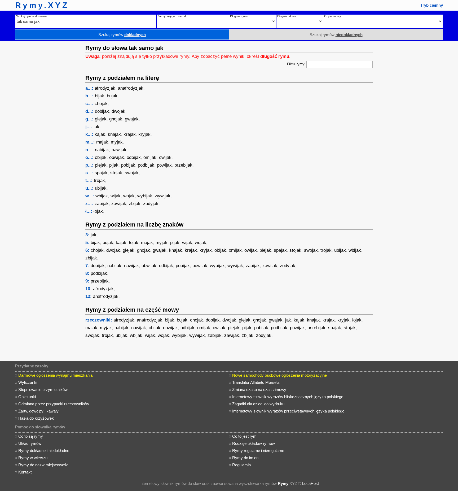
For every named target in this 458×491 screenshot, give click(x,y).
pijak (113, 165)
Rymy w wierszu (32, 457)
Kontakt (25, 472)
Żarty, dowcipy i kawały (38, 411)
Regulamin (241, 465)
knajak (114, 134)
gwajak (132, 118)
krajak (130, 134)
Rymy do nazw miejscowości (43, 465)
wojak (129, 195)
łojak (98, 211)
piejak (101, 165)
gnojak (115, 118)
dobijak (102, 111)
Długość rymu (239, 16)
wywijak (162, 195)
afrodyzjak (105, 88)
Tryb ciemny (431, 5)
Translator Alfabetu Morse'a (255, 382)
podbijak (146, 165)
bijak (99, 95)
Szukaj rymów (122, 34)
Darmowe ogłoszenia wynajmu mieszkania (55, 375)
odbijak (134, 157)
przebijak (183, 165)
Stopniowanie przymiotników (43, 389)
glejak (101, 118)
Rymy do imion (245, 457)
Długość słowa (286, 16)
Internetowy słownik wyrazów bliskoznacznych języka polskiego (287, 396)
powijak (164, 165)
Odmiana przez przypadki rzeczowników (53, 404)
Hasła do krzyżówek (36, 418)
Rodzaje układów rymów (253, 443)
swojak (132, 172)
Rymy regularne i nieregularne (258, 450)
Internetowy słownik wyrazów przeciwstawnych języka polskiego (288, 411)
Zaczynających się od (171, 16)
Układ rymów (29, 443)
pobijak (128, 165)
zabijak (102, 203)
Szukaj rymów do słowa (31, 16)
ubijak (101, 188)
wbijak (101, 195)
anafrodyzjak (130, 88)
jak (96, 126)
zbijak (134, 203)
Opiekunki (27, 396)
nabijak (102, 149)
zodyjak (150, 203)
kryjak (144, 134)
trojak (99, 180)
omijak (149, 157)
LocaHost (310, 483)
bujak (112, 95)
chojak (101, 103)
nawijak (119, 149)
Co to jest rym (244, 436)
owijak (165, 157)
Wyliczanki (27, 382)
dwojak (118, 111)
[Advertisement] (41, 120)
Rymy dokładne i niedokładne (43, 450)
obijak (101, 157)
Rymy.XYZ (42, 5)
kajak (100, 134)
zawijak (118, 203)
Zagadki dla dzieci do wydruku (258, 404)
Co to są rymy (30, 436)
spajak (101, 172)
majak (102, 142)
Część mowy (332, 16)
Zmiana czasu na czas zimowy (259, 389)
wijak (116, 195)
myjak (117, 142)
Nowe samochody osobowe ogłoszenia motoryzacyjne (279, 375)
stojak (116, 172)
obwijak (116, 157)
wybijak (144, 195)
